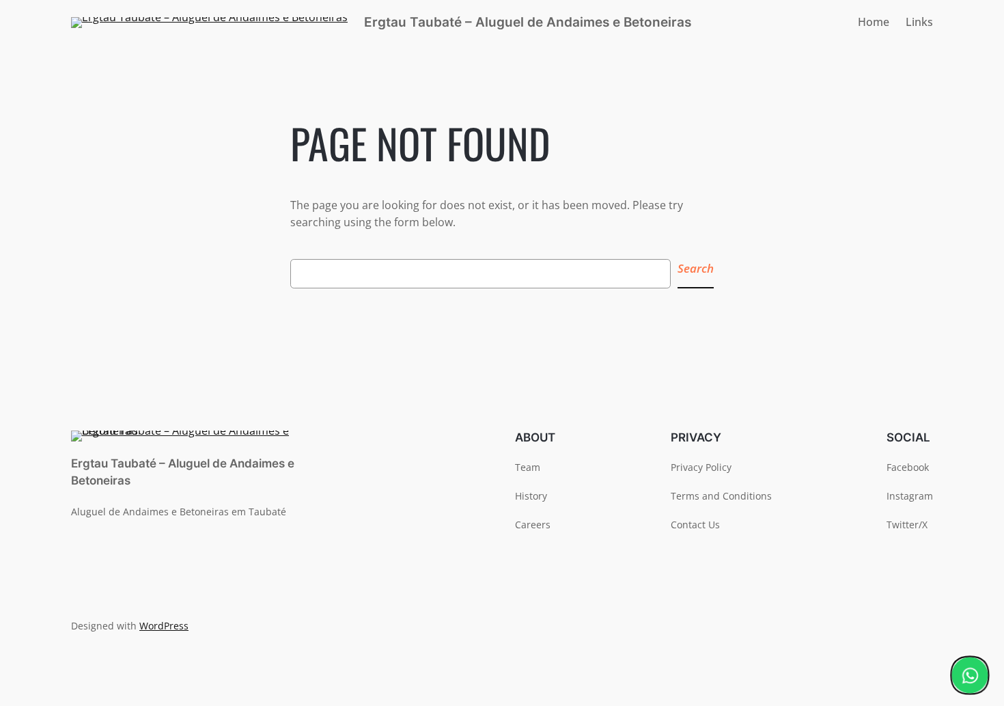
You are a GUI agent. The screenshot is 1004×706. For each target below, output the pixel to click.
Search (696, 268)
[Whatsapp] (970, 675)
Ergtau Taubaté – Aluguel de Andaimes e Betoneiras (527, 22)
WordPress (164, 625)
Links (919, 21)
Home (873, 21)
